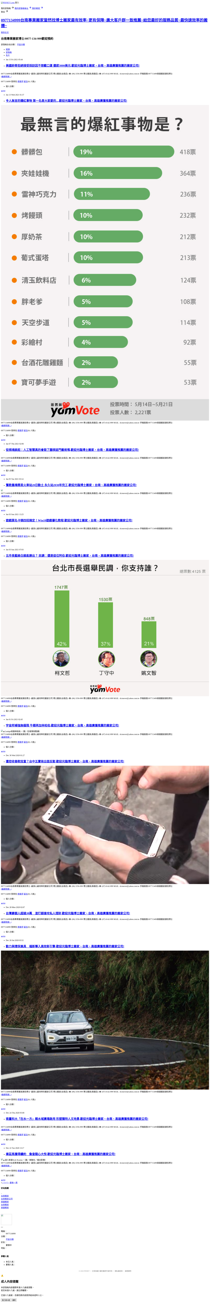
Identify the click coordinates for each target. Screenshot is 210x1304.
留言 (26, 81)
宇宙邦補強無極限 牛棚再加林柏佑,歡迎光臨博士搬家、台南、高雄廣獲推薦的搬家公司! (62, 725)
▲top (3, 91)
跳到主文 (5, 32)
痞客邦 (20, 81)
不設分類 (21, 45)
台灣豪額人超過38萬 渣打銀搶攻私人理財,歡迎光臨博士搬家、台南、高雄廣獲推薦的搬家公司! (68, 913)
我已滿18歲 (6, 1300)
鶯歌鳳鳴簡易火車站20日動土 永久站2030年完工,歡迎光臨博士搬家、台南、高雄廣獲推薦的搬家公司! (71, 485)
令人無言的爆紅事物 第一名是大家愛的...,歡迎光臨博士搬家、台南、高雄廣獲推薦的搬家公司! (66, 100)
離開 (14, 1300)
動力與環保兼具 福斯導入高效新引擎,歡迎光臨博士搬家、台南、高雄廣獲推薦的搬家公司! (65, 946)
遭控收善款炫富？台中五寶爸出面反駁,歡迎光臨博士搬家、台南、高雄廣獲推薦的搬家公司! (65, 761)
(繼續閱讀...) (6, 77)
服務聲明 (128, 1271)
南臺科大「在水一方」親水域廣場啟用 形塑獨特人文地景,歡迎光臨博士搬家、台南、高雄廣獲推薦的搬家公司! (77, 1118)
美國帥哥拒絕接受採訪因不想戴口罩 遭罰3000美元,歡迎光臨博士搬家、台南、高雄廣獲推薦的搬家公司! (73, 65)
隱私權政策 (119, 1271)
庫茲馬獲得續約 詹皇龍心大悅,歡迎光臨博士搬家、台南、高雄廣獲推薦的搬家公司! (60, 1154)
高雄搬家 (5, 1202)
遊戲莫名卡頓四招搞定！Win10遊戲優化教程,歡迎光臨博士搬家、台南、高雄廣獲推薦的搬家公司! (69, 520)
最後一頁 (14, 1183)
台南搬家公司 (7, 1199)
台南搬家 (5, 1196)
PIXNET (87, 1271)
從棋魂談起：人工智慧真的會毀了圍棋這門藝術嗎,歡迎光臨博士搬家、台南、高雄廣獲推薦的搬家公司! (72, 449)
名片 (8, 55)
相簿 (8, 49)
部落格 (9, 52)
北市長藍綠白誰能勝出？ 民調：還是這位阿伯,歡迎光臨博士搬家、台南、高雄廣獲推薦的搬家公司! (70, 555)
